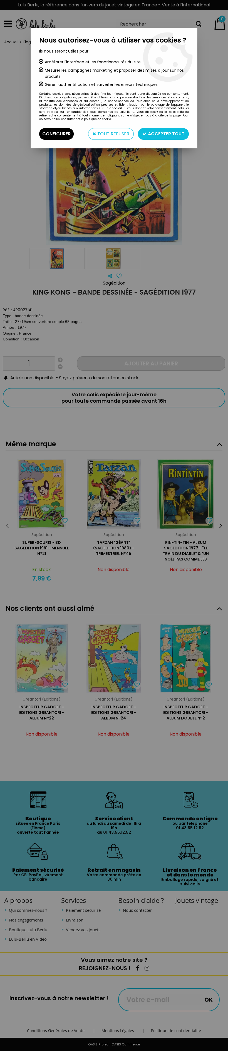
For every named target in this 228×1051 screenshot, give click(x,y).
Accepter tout (165, 134)
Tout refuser (112, 134)
